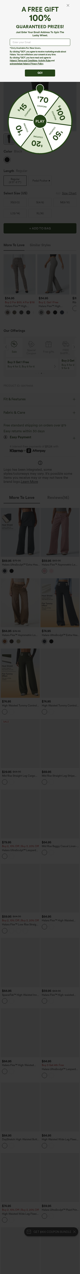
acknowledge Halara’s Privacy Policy (26, 63)
